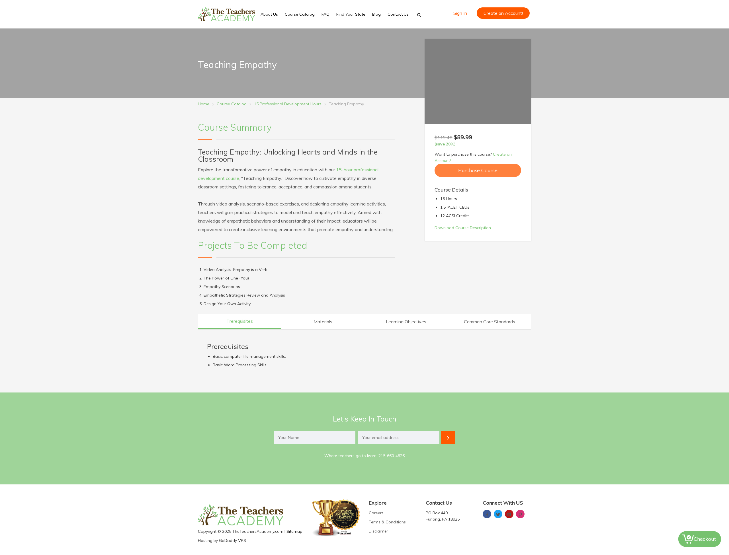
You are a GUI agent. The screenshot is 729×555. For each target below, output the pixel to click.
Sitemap (294, 531)
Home (203, 103)
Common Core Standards (489, 321)
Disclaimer (378, 531)
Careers (376, 512)
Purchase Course (477, 170)
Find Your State (350, 14)
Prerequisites (239, 321)
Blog (376, 14)
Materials (323, 321)
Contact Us (398, 14)
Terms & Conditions (387, 522)
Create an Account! (503, 13)
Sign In (460, 13)
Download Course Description (463, 227)
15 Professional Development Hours (288, 103)
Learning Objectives (406, 321)
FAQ (325, 14)
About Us (269, 14)
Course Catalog (300, 14)
